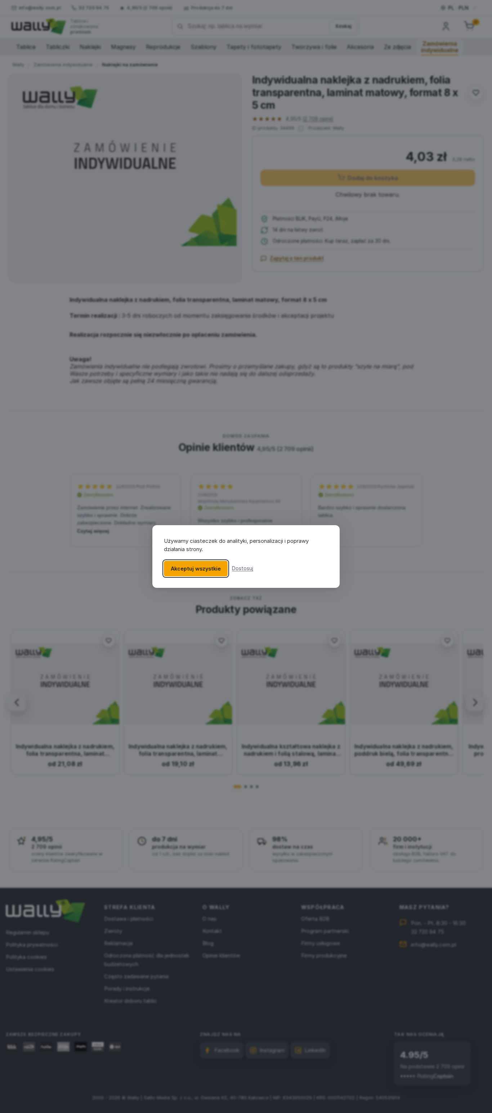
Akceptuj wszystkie (196, 569)
